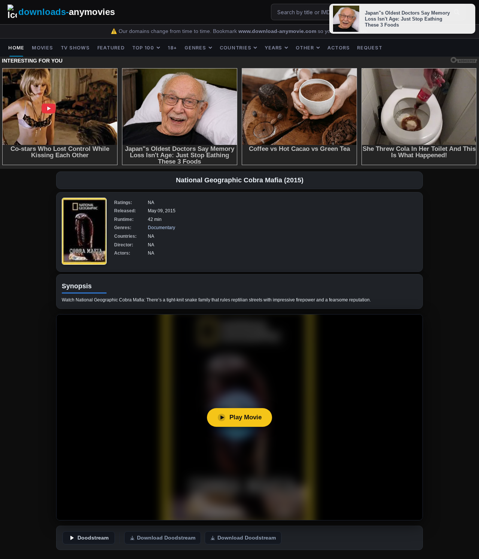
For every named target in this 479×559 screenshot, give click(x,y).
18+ (172, 48)
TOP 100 (143, 48)
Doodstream (93, 538)
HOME (16, 48)
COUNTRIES (235, 48)
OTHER (305, 48)
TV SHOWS (75, 48)
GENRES (195, 48)
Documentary (161, 227)
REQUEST (369, 48)
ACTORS (338, 48)
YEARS (273, 48)
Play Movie (245, 417)
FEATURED (111, 48)
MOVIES (42, 48)
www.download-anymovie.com (278, 31)
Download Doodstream (166, 538)
